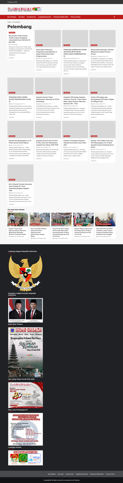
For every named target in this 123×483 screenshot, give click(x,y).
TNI (16, 224)
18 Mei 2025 (14, 44)
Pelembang (12, 32)
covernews (67, 480)
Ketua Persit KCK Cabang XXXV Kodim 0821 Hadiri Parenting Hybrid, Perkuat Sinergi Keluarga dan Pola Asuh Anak (61, 232)
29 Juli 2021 (46, 103)
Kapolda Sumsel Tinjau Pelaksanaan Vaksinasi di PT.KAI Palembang (47, 99)
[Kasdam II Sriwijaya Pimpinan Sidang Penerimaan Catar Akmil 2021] (75, 129)
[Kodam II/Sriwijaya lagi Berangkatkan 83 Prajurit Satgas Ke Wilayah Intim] (103, 86)
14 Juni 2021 (72, 147)
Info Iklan (21, 17)
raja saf (99, 236)
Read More (11, 57)
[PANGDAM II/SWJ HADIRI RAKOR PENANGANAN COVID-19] (20, 86)
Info (98, 222)
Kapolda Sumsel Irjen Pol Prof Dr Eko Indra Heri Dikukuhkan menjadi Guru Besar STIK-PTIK (47, 143)
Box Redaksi (11, 17)
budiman (94, 56)
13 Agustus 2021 (18, 103)
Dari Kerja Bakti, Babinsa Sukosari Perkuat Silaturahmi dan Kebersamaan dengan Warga (38, 232)
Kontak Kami (31, 17)
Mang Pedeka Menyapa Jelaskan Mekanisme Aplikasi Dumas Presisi (102, 52)
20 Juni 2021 (45, 147)
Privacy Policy (75, 17)
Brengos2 (12, 236)
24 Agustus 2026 (20, 236)
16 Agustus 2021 (101, 56)
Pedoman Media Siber (60, 17)
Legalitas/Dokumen (44, 17)
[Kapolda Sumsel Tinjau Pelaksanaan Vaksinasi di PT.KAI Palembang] (48, 86)
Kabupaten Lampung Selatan (104, 224)
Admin (39, 58)
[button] (114, 17)
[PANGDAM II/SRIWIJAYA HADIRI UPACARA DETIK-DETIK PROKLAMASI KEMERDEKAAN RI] (75, 38)
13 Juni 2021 (18, 193)
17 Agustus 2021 (46, 58)
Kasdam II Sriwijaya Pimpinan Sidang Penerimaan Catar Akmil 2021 (75, 143)
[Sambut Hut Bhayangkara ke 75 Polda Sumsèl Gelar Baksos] (20, 129)
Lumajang (11, 224)
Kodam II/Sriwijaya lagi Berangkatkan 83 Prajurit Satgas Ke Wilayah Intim (102, 99)
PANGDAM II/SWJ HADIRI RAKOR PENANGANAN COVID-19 (20, 99)
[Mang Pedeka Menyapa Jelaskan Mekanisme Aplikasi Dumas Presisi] (103, 38)
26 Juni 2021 (72, 106)
